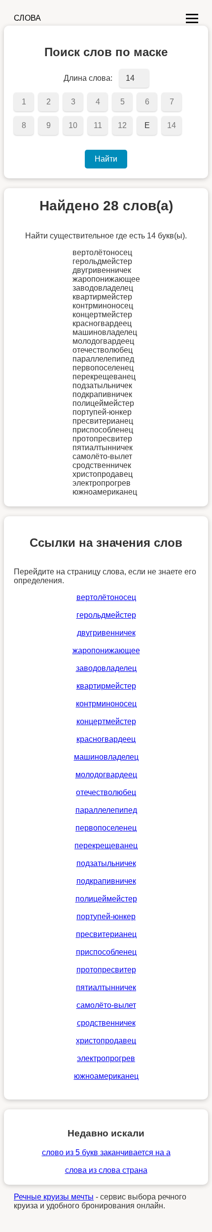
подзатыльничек (106, 863)
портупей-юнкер (106, 916)
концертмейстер (106, 721)
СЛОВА (27, 18)
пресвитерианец (106, 934)
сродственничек (106, 1023)
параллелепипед (106, 810)
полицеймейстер (106, 899)
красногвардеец (106, 739)
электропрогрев (106, 1058)
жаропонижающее (106, 650)
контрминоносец (106, 703)
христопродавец (106, 1040)
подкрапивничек (106, 881)
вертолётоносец (106, 597)
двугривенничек (106, 633)
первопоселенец (106, 828)
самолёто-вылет (106, 1005)
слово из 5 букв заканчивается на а (106, 1152)
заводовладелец (106, 668)
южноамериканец (106, 1076)
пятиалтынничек (106, 987)
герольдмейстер (106, 615)
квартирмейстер (106, 686)
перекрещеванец (106, 845)
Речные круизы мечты (54, 1197)
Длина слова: (88, 78)
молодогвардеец (106, 774)
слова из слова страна (106, 1170)
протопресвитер (106, 970)
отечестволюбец (106, 792)
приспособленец (106, 952)
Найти (106, 159)
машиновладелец (106, 757)
